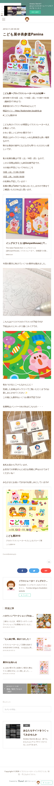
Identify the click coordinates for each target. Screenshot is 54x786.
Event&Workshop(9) (9, 554)
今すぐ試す (35, 12)
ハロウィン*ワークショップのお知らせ (20, 615)
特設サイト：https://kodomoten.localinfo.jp (22, 110)
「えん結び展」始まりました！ (17, 638)
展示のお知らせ (10, 662)
